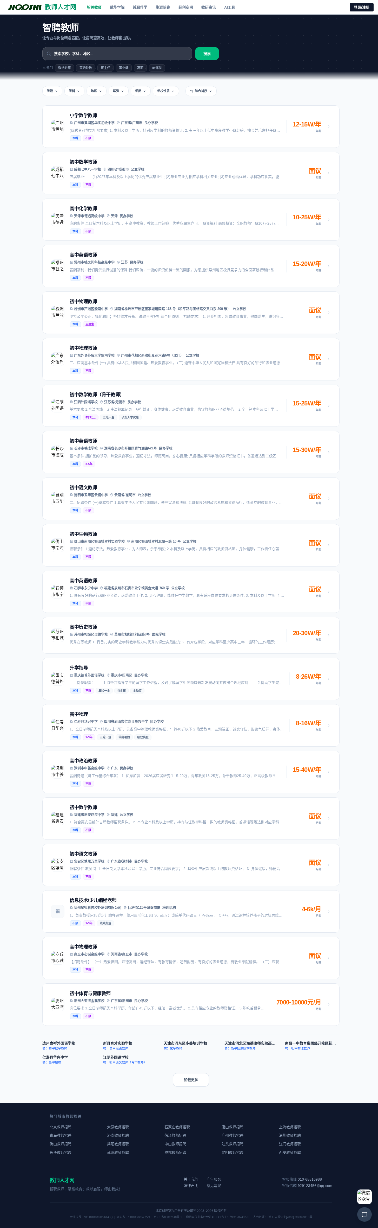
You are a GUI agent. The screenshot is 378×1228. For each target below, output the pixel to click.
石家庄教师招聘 (177, 1127)
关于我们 (191, 1179)
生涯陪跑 (163, 7)
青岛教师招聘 (60, 1135)
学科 (72, 91)
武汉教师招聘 (118, 1152)
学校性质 (163, 91)
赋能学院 (117, 7)
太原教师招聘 (118, 1127)
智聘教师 (94, 7)
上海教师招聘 (290, 1127)
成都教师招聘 (175, 1152)
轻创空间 (185, 7)
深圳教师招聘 (290, 1135)
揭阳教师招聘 (118, 1144)
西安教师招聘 (290, 1152)
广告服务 (214, 1179)
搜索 (207, 54)
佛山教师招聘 (60, 1144)
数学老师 (64, 68)
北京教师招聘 (60, 1127)
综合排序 (201, 91)
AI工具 (229, 7)
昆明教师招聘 (232, 1152)
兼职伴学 (140, 7)
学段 (50, 91)
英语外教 (85, 68)
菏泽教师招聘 (175, 1135)
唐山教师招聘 (232, 1127)
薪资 (116, 91)
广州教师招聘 (232, 1135)
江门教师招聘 (290, 1144)
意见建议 (214, 1186)
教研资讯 (208, 7)
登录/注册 (361, 7)
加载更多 (191, 1080)
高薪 (140, 68)
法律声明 (191, 1186)
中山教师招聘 (175, 1144)
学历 (138, 91)
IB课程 (157, 68)
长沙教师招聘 (60, 1152)
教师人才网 (62, 1180)
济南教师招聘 (118, 1135)
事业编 (123, 68)
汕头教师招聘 (232, 1144)
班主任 (105, 68)
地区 (94, 91)
